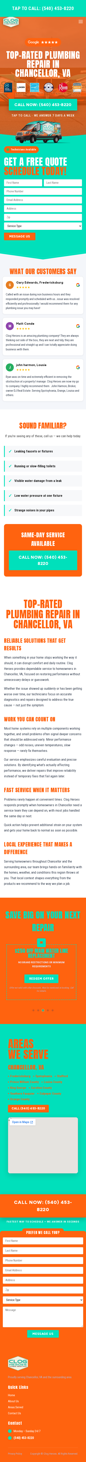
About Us (13, 1401)
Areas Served (15, 1407)
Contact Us (14, 1413)
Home (11, 1395)
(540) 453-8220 (24, 1438)
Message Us (19, 236)
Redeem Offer (41, 978)
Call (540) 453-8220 (28, 1108)
